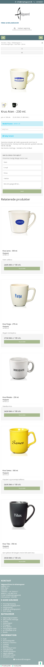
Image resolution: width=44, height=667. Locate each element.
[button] (22, 48)
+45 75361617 (39, 2)
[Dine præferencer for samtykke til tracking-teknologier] (40, 663)
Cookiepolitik (17, 665)
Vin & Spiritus (7, 627)
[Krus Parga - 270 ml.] (22, 301)
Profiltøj (5, 621)
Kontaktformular (8, 657)
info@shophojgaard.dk (24, 2)
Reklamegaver (7, 623)
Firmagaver (6, 625)
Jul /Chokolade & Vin (9, 630)
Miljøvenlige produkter (10, 618)
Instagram (26, 659)
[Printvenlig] (42, 43)
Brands (5, 632)
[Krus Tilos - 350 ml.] (22, 520)
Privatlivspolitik (6, 665)
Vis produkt (22, 268)
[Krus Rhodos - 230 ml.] (22, 374)
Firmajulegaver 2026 (9, 629)
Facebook (18, 659)
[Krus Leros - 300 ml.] (22, 227)
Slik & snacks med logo (10, 619)
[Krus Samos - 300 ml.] (22, 447)
